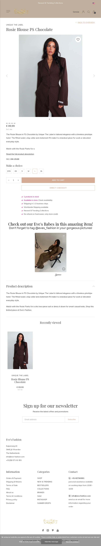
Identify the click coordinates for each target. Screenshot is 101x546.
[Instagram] (48, 530)
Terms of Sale (11, 485)
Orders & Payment (13, 478)
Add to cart (58, 180)
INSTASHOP (42, 499)
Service (76, 12)
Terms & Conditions (14, 496)
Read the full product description (20, 154)
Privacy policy (11, 499)
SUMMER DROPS (44, 503)
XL (41, 171)
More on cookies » (72, 542)
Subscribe (72, 419)
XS (16, 171)
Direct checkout (58, 188)
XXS (9, 171)
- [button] (8, 180)
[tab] (50, 286)
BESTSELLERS (43, 485)
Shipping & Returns (14, 482)
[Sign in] (83, 12)
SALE (39, 496)
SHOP (39, 478)
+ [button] (18, 180)
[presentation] (7, 76)
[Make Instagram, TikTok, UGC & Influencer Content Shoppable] (58, 275)
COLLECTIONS (43, 489)
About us (9, 492)
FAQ (8, 489)
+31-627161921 (78, 478)
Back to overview (86, 22)
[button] (8, 11)
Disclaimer (10, 503)
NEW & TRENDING (44, 482)
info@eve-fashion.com (81, 496)
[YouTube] (58, 530)
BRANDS (40, 492)
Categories (43, 471)
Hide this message (51, 542)
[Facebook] (43, 530)
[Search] (88, 12)
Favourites (78, 39)
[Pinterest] (53, 530)
